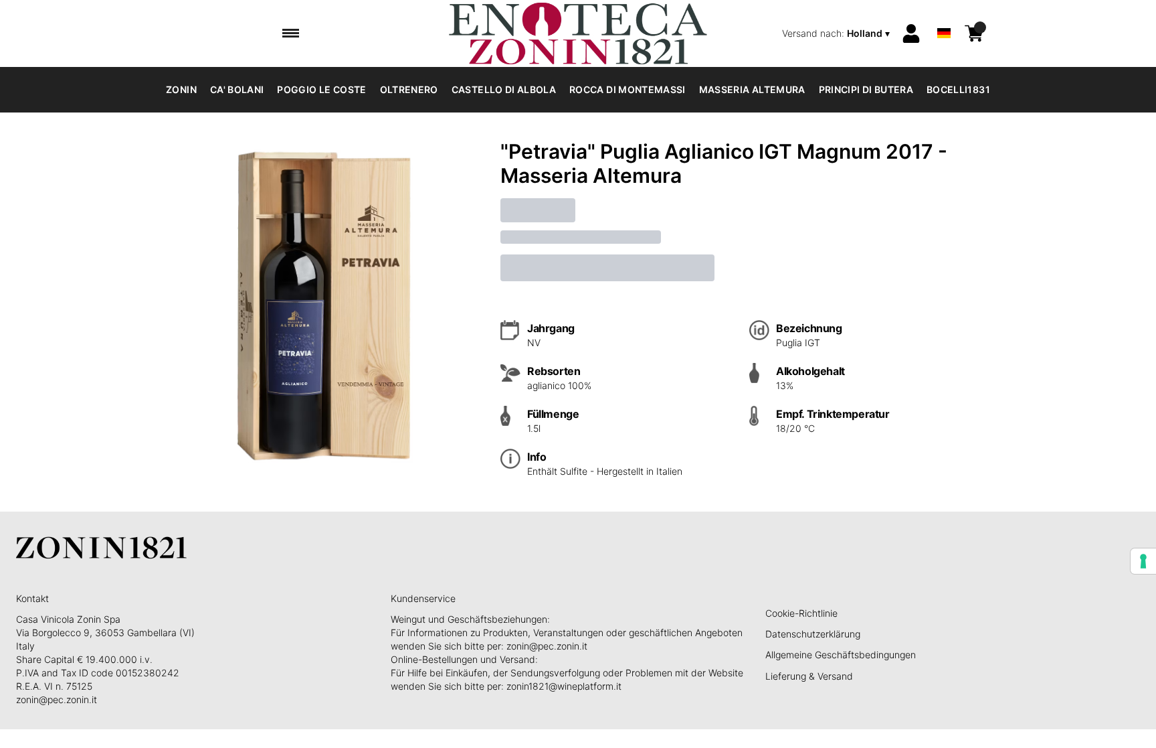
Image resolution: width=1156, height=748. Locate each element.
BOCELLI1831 (958, 89)
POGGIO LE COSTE (321, 89)
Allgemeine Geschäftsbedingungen (840, 654)
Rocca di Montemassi (627, 89)
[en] (944, 16)
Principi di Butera (866, 89)
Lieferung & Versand (809, 676)
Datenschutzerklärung (812, 634)
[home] (577, 33)
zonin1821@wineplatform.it (563, 686)
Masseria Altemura (752, 89)
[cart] (974, 33)
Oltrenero (409, 89)
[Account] (911, 33)
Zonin (181, 89)
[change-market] (837, 33)
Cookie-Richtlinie (801, 613)
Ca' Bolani (237, 89)
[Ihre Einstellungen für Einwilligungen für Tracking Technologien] (1143, 561)
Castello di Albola (504, 89)
